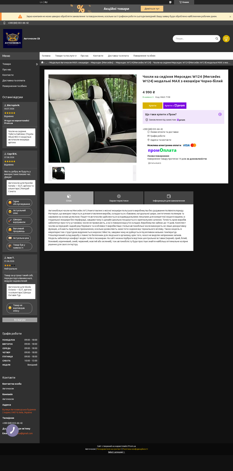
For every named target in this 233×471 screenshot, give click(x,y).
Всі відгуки (20, 320)
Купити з (169, 105)
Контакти (98, 55)
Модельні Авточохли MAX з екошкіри (69, 62)
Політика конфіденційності (135, 449)
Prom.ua (132, 446)
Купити (152, 105)
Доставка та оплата (118, 55)
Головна (46, 55)
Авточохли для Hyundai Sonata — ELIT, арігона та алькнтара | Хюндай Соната (21, 187)
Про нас (85, 55)
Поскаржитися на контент (109, 449)
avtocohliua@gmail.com (21, 433)
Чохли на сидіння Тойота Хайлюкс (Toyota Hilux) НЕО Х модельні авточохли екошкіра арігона (20, 137)
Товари (6, 64)
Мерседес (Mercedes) (102, 62)
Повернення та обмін (144, 55)
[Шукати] (216, 38)
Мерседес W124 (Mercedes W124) (133, 62)
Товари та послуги (64, 55)
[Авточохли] (12, 38)
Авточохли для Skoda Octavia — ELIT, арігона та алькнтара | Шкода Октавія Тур (19, 291)
